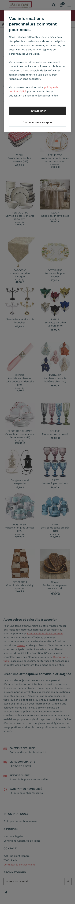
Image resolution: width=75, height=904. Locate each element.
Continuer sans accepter (37, 122)
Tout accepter (37, 111)
